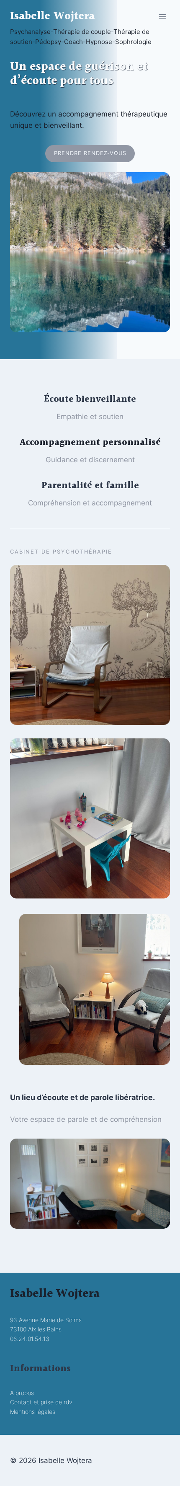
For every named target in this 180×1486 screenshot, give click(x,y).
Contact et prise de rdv (41, 1402)
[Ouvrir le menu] (162, 16)
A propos (22, 1392)
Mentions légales (32, 1411)
